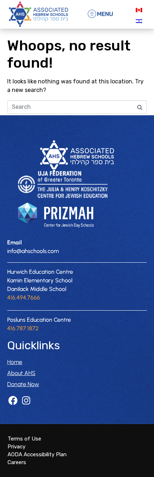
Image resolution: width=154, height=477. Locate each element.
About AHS (21, 373)
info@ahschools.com (33, 251)
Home (14, 362)
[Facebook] (12, 400)
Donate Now (23, 384)
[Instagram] (26, 400)
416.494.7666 (23, 297)
